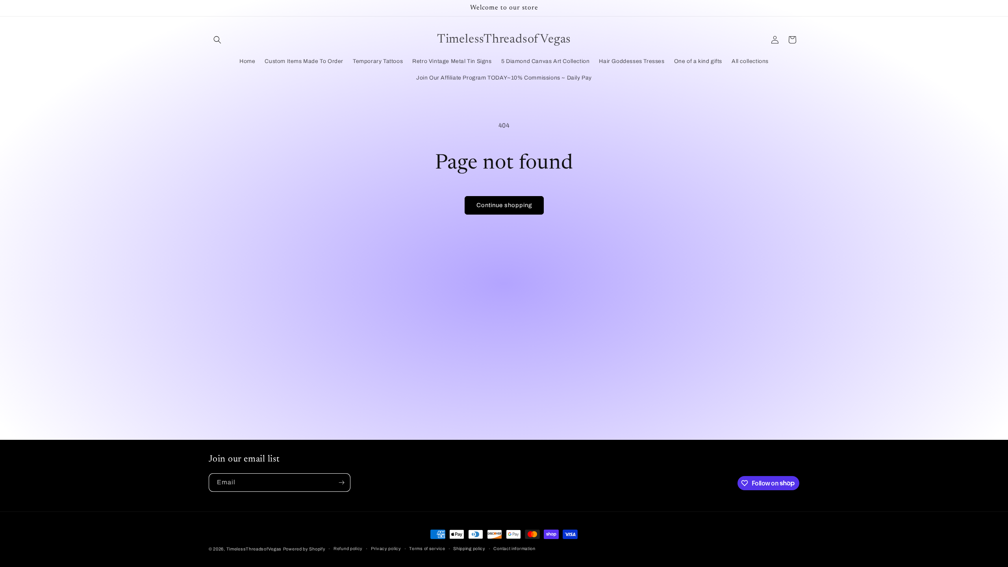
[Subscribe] (341, 482)
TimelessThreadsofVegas (254, 549)
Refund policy (348, 548)
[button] (217, 39)
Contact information (514, 548)
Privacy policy (386, 548)
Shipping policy (469, 548)
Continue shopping (504, 205)
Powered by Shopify (304, 549)
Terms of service (427, 548)
